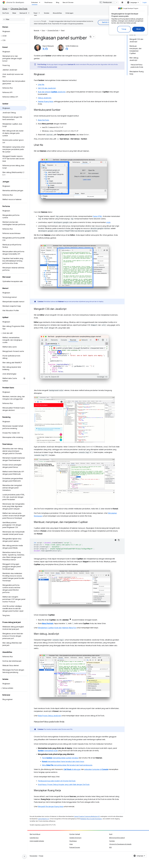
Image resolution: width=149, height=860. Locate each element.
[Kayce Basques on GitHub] (46, 49)
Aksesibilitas (57, 13)
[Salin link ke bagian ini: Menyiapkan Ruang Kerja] (63, 790)
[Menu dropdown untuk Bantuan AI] (29, 13)
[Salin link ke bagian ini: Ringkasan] (47, 74)
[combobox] (109, 2)
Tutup (124, 29)
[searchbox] (13, 19)
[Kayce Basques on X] (43, 49)
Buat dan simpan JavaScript (51, 92)
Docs (4, 8)
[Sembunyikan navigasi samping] (24, 856)
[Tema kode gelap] (115, 540)
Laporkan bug (34, 838)
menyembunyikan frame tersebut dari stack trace (63, 762)
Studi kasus (48, 2)
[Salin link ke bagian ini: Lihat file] (45, 145)
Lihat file (41, 85)
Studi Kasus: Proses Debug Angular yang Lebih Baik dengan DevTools (64, 785)
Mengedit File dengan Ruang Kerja (50, 807)
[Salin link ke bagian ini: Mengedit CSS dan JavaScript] (68, 309)
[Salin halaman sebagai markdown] (90, 36)
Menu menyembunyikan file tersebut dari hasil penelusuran (67, 765)
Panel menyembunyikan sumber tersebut (60, 758)
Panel (35, 13)
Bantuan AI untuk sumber (49, 67)
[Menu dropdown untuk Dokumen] (40, 2)
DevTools (5, 13)
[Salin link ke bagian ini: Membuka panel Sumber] (63, 110)
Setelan (46, 13)
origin (108, 222)
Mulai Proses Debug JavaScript (49, 716)
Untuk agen (69, 13)
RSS (110, 847)
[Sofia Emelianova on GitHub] (67, 49)
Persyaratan (33, 856)
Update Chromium (75, 838)
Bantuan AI (23, 13)
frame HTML (97, 216)
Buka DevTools (43, 120)
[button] (13, 36)
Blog (57, 2)
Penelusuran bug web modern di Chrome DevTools (57, 781)
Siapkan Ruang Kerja (45, 102)
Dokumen (34, 2)
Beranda (36, 30)
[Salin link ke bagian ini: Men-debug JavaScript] (61, 634)
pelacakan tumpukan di (96, 769)
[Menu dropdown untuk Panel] (39, 13)
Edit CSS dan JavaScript (47, 88)
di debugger (72, 769)
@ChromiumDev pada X (117, 838)
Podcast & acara (74, 847)
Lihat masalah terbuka (37, 841)
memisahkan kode (48, 751)
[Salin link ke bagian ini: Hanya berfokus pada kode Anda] (66, 722)
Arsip (71, 844)
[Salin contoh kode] (118, 540)
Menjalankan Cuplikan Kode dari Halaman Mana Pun (57, 628)
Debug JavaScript (44, 98)
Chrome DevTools (19, 8)
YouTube (112, 841)
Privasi (41, 856)
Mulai (138, 29)
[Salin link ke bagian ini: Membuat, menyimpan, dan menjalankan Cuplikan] (90, 522)
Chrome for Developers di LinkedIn (120, 844)
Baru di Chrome (68, 2)
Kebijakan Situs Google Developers (91, 819)
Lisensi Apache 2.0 (43, 819)
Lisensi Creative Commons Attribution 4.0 (87, 816)
